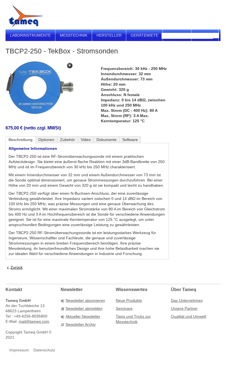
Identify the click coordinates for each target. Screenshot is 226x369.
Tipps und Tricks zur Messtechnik (133, 319)
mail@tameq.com (34, 321)
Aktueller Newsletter (83, 316)
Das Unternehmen (187, 300)
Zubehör (67, 139)
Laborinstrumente (30, 35)
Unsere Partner (184, 308)
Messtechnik (73, 35)
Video (86, 139)
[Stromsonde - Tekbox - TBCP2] (40, 88)
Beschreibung (21, 139)
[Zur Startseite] (25, 16)
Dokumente (106, 139)
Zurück (16, 267)
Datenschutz (44, 350)
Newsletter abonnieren (85, 300)
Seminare (124, 308)
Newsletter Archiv (81, 324)
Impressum (19, 350)
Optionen (46, 139)
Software (130, 139)
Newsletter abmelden (84, 308)
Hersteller (109, 35)
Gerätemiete (144, 35)
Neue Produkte (129, 300)
